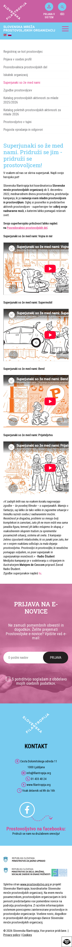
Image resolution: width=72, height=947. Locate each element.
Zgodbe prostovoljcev (17, 90)
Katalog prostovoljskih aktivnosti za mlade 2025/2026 (30, 100)
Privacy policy (11, 935)
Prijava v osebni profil (17, 59)
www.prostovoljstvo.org (34, 884)
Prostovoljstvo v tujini (17, 122)
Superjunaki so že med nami (21, 83)
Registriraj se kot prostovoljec (23, 52)
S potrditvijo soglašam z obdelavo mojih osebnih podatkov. (39, 681)
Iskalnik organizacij (15, 75)
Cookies (27, 935)
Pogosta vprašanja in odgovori (23, 130)
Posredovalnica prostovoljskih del (25, 67)
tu (40, 573)
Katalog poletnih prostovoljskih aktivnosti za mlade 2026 (32, 112)
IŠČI (62, 14)
